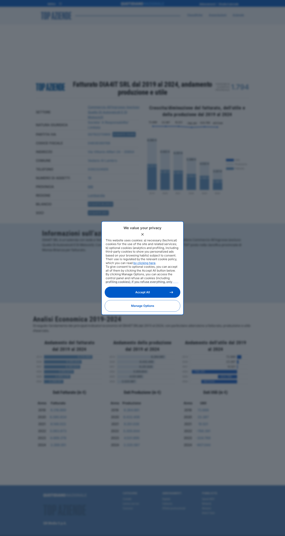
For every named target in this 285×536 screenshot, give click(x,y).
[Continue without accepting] (142, 234)
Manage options (142, 306)
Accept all (142, 292)
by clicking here (144, 263)
